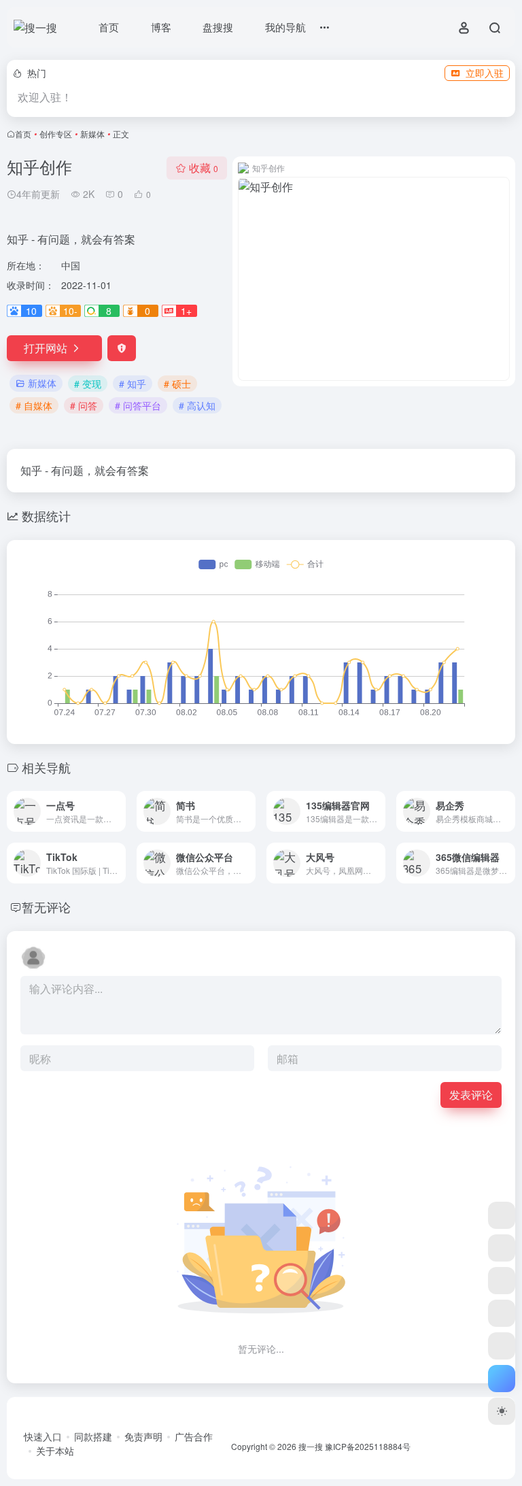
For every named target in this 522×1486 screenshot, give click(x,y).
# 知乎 (132, 383)
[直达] (118, 811)
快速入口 (43, 1436)
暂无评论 (46, 906)
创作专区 (55, 133)
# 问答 (83, 405)
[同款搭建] (501, 1346)
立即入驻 (485, 73)
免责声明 (143, 1436)
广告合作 (194, 1436)
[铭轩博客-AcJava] (501, 1248)
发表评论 (471, 1094)
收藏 (203, 167)
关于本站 (55, 1450)
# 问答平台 (138, 405)
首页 (23, 133)
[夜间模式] (501, 1411)
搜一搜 (310, 1446)
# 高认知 (197, 405)
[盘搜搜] (501, 1215)
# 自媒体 (34, 405)
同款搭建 (93, 1436)
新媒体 (92, 133)
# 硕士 (177, 383)
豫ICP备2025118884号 (368, 1446)
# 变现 (87, 383)
